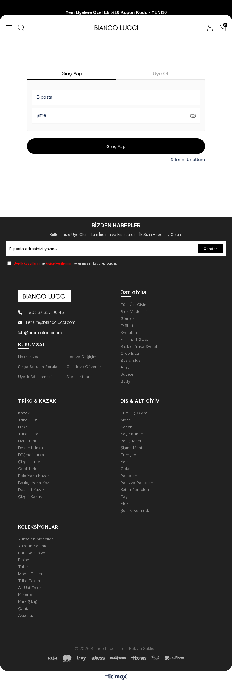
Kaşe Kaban (132, 434)
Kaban (127, 427)
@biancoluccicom (43, 333)
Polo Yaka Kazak (34, 476)
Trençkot (129, 455)
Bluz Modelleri (134, 312)
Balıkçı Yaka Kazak (36, 483)
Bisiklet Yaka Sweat (139, 346)
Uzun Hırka (28, 441)
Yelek (126, 462)
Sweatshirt (130, 332)
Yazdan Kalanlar (33, 546)
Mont (125, 420)
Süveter (128, 374)
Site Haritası (77, 377)
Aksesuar (27, 616)
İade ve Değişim (81, 357)
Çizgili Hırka (29, 462)
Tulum (24, 567)
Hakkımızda (29, 357)
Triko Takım (29, 581)
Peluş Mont (131, 441)
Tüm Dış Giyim (134, 413)
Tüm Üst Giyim (134, 305)
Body (125, 381)
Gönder (210, 248)
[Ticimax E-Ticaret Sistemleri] (116, 677)
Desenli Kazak (31, 490)
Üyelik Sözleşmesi (35, 377)
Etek (125, 504)
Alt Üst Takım (30, 588)
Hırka (23, 427)
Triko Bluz (27, 420)
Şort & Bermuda (135, 510)
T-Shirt (127, 326)
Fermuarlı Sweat (136, 339)
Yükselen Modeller (35, 539)
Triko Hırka (28, 434)
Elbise (23, 560)
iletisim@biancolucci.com (50, 322)
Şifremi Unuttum (188, 159)
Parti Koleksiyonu (34, 553)
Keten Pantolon (135, 490)
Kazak (24, 413)
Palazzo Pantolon (137, 483)
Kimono (25, 595)
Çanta (24, 609)
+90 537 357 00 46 (44, 312)
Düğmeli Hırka (31, 455)
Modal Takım (30, 574)
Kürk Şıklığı (28, 602)
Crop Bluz (130, 353)
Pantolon (129, 476)
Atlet (125, 367)
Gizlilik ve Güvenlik (84, 367)
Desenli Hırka (30, 448)
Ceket (126, 469)
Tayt (125, 497)
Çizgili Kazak (30, 497)
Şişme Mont (131, 448)
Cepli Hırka (28, 469)
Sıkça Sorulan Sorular (38, 367)
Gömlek (128, 319)
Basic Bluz (130, 360)
